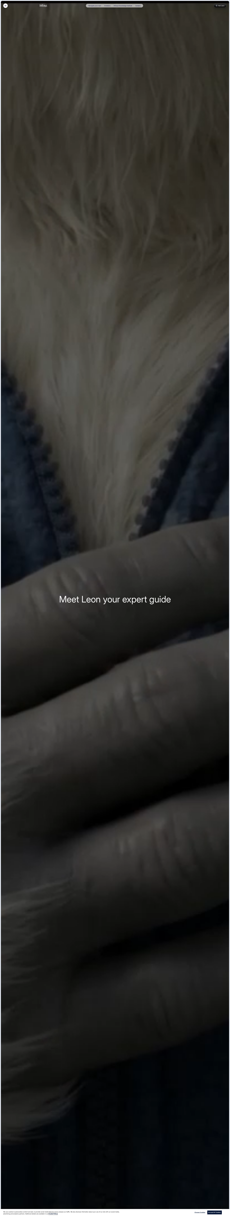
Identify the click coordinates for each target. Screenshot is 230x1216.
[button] (175, 623)
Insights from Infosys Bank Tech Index (105, 619)
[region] (115, 1212)
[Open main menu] (5, 5)
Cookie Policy (53, 1214)
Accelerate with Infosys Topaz (59, 619)
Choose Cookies (200, 1212)
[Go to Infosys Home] (44, 6)
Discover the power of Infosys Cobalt (81, 619)
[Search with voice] (115, 604)
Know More (44, 1022)
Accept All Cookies (214, 1212)
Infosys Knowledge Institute (123, 6)
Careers (138, 6)
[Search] (180, 624)
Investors (107, 6)
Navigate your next (94, 6)
